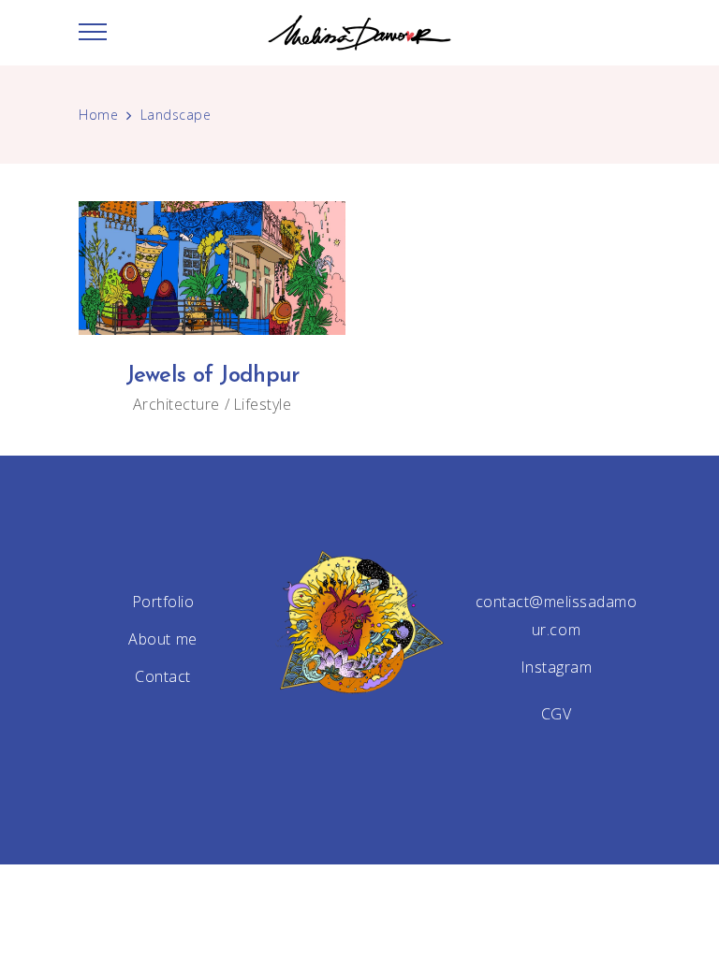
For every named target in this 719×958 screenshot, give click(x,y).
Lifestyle (262, 404)
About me (162, 639)
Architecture (176, 404)
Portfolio (163, 601)
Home (98, 114)
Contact (163, 676)
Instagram (557, 667)
